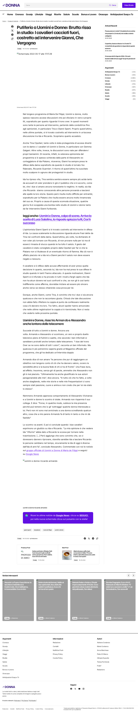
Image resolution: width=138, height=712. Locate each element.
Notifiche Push (58, 650)
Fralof (99, 666)
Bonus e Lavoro (110, 75)
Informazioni (58, 638)
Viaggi (107, 99)
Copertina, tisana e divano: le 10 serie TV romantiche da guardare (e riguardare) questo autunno (120, 45)
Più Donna (25, 700)
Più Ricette (32, 700)
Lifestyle (107, 84)
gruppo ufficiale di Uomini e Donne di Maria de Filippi (52, 450)
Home (4, 21)
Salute (76, 560)
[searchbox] (66, 5)
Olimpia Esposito (103, 658)
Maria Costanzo (102, 646)
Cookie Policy (58, 658)
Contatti (55, 646)
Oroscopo (108, 87)
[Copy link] (12, 39)
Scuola (107, 96)
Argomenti (6, 638)
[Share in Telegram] (12, 35)
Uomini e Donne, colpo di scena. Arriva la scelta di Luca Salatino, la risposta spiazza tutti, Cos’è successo (57, 219)
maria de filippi (47, 530)
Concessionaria (49, 709)
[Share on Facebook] (12, 27)
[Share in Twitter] (12, 31)
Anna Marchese (102, 650)
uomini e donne (59, 530)
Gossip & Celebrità (13, 21)
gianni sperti (27, 530)
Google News (32, 454)
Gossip (19, 48)
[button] (3, 14)
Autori (99, 638)
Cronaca (108, 78)
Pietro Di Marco (102, 654)
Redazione (56, 642)
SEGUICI (84, 515)
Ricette (107, 90)
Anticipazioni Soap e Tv (112, 72)
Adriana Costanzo (103, 642)
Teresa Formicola (103, 662)
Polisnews (17, 700)
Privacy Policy (58, 654)
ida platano (37, 530)
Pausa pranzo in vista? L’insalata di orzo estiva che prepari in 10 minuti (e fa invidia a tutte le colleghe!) (120, 33)
